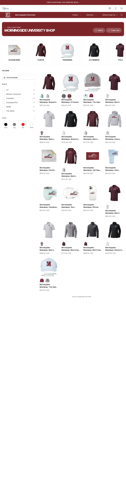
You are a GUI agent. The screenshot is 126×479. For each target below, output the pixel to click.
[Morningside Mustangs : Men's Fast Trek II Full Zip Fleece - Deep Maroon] (85, 243)
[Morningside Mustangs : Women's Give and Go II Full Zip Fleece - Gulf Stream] (41, 96)
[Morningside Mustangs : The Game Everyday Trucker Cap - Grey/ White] (47, 280)
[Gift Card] (109, 8)
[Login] (115, 8)
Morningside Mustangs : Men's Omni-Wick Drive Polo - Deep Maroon (114, 101)
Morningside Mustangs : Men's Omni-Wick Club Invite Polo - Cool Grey (49, 138)
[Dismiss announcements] (122, 2)
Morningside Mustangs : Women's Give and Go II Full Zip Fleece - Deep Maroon (49, 101)
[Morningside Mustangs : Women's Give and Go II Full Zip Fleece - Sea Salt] (47, 96)
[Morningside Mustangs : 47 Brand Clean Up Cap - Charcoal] (63, 96)
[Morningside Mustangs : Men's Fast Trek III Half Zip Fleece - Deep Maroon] (63, 243)
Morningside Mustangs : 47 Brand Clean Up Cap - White (70, 101)
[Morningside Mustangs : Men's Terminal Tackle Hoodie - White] (85, 133)
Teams (75, 15)
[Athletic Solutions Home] (5, 8)
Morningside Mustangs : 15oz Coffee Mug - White (70, 206)
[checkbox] (3, 90)
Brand (4, 84)
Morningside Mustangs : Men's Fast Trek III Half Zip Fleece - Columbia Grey (71, 249)
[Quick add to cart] (54, 88)
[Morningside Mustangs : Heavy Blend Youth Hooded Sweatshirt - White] (107, 133)
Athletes (90, 15)
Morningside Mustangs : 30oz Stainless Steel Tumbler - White (112, 169)
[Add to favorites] (121, 14)
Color (4, 118)
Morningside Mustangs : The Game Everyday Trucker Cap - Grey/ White (92, 101)
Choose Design (12, 77)
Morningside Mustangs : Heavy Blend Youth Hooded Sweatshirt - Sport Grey (113, 138)
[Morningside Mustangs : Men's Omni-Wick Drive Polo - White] (107, 96)
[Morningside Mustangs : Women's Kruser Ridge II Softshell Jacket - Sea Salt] (63, 133)
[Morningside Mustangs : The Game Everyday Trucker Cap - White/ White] (85, 96)
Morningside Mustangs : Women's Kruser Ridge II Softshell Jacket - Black (70, 138)
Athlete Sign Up (108, 15)
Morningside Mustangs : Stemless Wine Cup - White (48, 206)
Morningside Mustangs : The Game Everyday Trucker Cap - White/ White (49, 286)
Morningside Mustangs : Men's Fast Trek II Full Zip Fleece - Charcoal (92, 249)
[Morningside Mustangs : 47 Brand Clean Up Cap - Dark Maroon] (69, 96)
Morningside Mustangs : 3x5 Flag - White (92, 169)
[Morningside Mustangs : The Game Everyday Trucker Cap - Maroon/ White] (91, 96)
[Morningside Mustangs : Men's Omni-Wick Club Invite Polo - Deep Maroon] (41, 133)
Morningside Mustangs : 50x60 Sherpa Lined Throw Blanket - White (48, 169)
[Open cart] (121, 8)
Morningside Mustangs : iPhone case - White (90, 206)
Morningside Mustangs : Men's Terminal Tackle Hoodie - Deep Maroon (92, 138)
